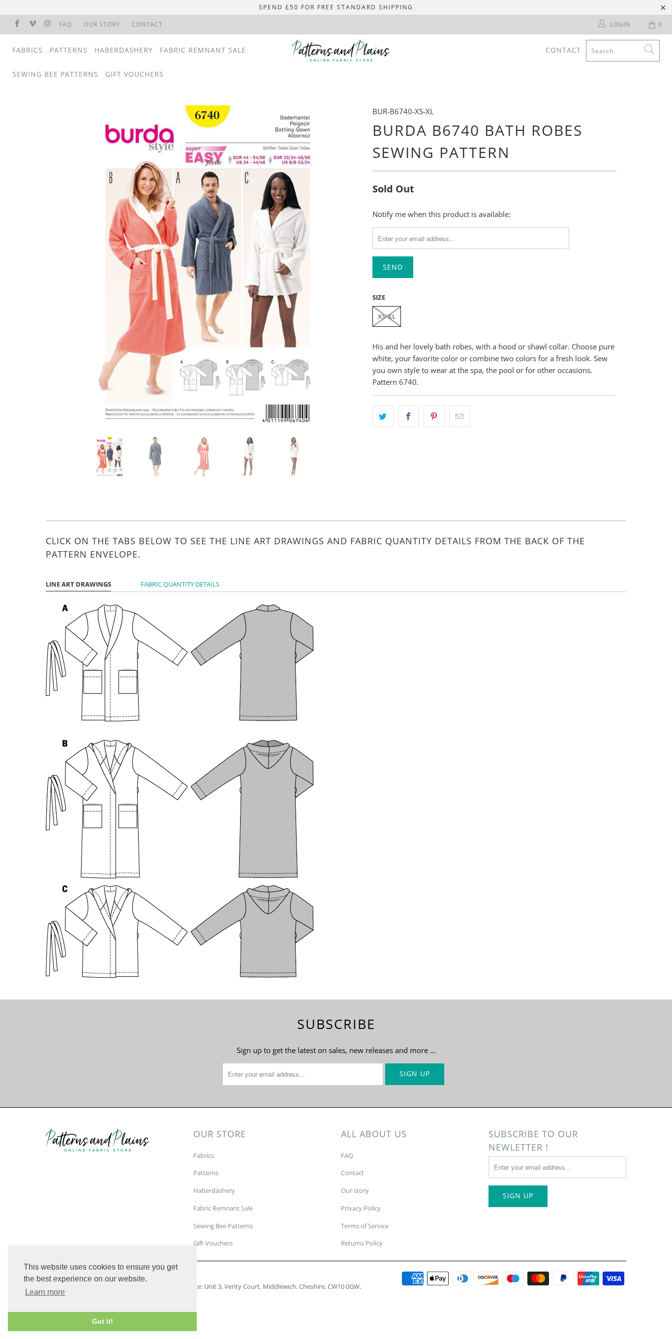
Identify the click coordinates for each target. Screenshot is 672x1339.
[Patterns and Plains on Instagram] (47, 24)
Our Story (102, 24)
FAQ (65, 24)
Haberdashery (123, 50)
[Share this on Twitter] (383, 416)
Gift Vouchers (134, 74)
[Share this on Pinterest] (434, 416)
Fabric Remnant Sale (203, 50)
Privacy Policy (361, 1208)
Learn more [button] (45, 1292)
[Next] (345, 263)
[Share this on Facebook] (408, 416)
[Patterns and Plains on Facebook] (16, 24)
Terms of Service (365, 1225)
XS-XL (387, 316)
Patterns (69, 50)
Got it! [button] (102, 1321)
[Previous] (62, 263)
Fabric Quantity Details (180, 584)
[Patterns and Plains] (341, 50)
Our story (355, 1190)
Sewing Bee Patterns (55, 74)
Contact (147, 24)
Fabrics (27, 50)
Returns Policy (362, 1243)
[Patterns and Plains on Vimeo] (32, 24)
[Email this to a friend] (459, 416)
